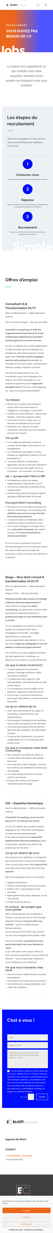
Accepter (26, 1210)
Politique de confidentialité (33, 1230)
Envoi (42, 1096)
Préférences (26, 1224)
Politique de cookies (16, 1230)
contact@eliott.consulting (18, 1155)
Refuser (26, 1217)
